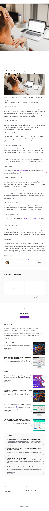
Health (24, 70)
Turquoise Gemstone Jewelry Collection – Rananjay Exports (23, 439)
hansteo (12, 454)
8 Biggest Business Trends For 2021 (16, 458)
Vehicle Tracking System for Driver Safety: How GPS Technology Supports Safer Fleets (24, 333)
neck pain (10, 255)
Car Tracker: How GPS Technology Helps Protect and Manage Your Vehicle (21, 328)
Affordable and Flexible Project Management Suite (16, 286)
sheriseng (13, 472)
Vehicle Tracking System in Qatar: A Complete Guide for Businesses (19, 330)
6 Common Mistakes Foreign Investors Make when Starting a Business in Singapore (24, 449)
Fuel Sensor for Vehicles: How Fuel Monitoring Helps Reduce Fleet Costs (18, 343)
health (5, 255)
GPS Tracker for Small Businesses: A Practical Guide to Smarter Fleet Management (23, 332)
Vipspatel (13, 292)
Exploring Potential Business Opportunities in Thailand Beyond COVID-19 (24, 467)
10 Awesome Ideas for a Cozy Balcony (38, 286)
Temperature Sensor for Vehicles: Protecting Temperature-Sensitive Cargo (21, 335)
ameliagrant (23, 78)
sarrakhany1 (9, 348)
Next (26, 297)
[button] (44, 2)
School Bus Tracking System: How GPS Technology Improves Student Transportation (17, 358)
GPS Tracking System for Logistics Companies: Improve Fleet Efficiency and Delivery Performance (17, 420)
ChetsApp (27, 506)
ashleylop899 (13, 444)
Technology (14, 283)
